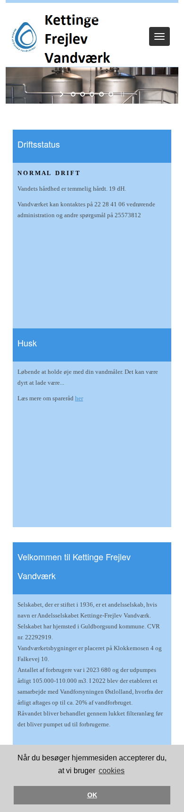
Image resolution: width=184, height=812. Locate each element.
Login (92, 15)
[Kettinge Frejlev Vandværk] (63, 37)
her (79, 398)
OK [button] (92, 795)
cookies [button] (112, 771)
